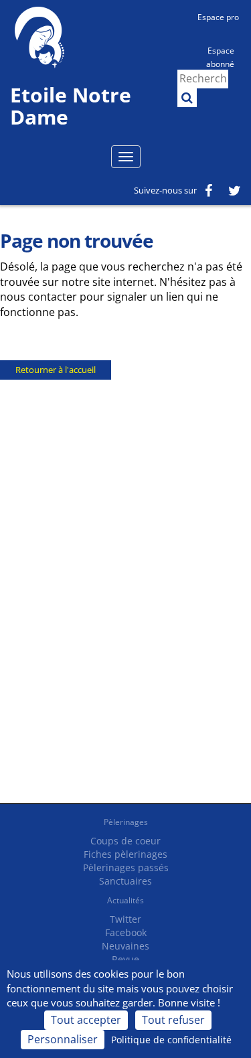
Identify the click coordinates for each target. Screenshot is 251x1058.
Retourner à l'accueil (55, 370)
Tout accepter (86, 1019)
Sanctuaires (125, 881)
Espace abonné (220, 56)
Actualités (125, 900)
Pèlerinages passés (126, 867)
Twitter (125, 919)
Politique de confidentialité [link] (171, 1039)
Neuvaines (125, 945)
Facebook (126, 932)
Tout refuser (173, 1019)
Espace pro (218, 17)
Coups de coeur (125, 840)
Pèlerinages (126, 822)
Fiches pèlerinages (125, 854)
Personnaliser (62, 1039)
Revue (125, 959)
